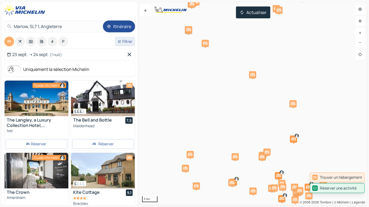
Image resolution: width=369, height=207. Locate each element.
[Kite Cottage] (103, 170)
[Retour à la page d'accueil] (26, 10)
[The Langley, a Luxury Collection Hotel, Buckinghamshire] (36, 98)
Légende (358, 202)
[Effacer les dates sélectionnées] (130, 54)
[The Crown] (36, 170)
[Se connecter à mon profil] (360, 9)
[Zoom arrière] (360, 42)
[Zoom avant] (360, 33)
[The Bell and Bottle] (103, 98)
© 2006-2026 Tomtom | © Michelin (325, 202)
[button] (308, 187)
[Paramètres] (360, 21)
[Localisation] (360, 54)
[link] (337, 177)
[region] (253, 103)
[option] (9, 41)
